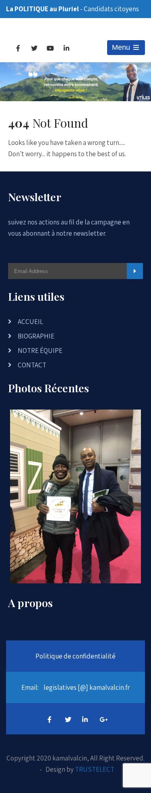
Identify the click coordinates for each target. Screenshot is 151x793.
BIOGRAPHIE (36, 336)
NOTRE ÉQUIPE (40, 350)
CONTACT (32, 365)
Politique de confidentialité (75, 656)
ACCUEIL (30, 321)
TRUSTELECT (94, 769)
